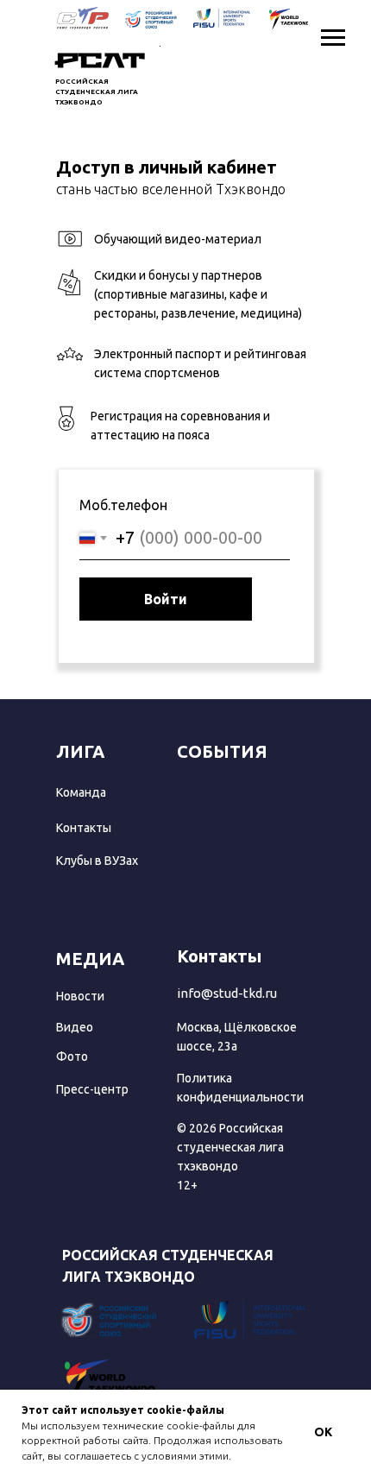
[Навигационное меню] (333, 38)
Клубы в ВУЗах (97, 860)
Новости (80, 996)
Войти (165, 599)
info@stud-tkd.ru (227, 993)
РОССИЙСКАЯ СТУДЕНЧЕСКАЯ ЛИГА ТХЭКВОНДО (96, 92)
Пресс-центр (92, 1089)
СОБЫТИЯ (222, 751)
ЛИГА (80, 751)
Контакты (83, 828)
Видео (74, 1027)
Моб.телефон (123, 505)
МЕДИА (90, 958)
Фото (72, 1056)
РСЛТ (100, 61)
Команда (81, 792)
